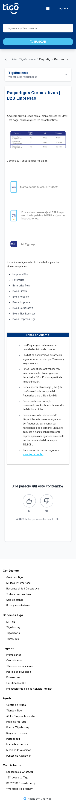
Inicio (13, 59)
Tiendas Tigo (14, 710)
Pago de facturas (16, 721)
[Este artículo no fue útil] (46, 501)
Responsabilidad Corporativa (22, 588)
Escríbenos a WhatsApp (19, 771)
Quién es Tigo (14, 577)
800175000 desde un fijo (21, 783)
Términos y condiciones (19, 666)
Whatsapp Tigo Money (19, 788)
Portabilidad (13, 738)
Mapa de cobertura (17, 744)
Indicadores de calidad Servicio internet (29, 688)
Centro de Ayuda (16, 704)
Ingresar (64, 8)
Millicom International (18, 582)
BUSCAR (40, 41)
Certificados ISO (16, 682)
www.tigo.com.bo (33, 454)
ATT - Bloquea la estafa (20, 716)
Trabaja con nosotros (18, 594)
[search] (38, 28)
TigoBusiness (28, 59)
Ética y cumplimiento (18, 605)
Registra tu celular (17, 733)
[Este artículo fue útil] (29, 501)
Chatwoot (47, 798)
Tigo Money (13, 627)
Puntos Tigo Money (17, 727)
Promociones (13, 654)
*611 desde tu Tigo (17, 777)
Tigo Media (12, 638)
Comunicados (14, 660)
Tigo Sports (13, 632)
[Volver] (6, 59)
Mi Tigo (10, 621)
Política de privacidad (18, 671)
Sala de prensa (15, 599)
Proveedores (13, 677)
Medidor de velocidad (18, 749)
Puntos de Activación (18, 755)
